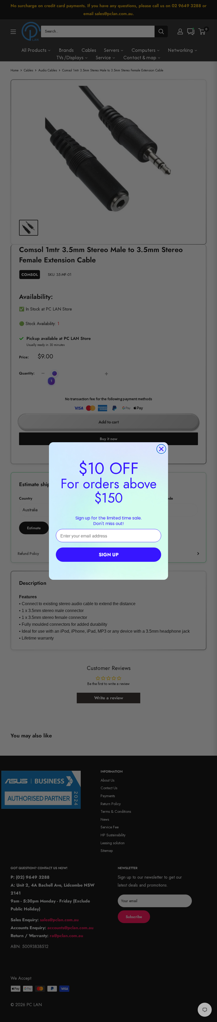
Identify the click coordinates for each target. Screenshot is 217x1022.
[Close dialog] (161, 449)
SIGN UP (109, 554)
